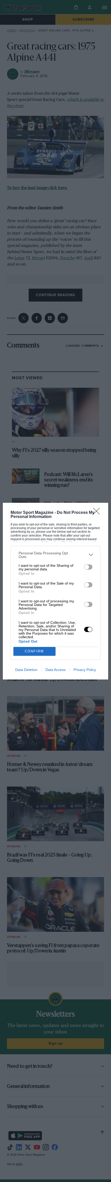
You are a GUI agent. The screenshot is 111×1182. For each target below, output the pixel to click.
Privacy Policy (85, 670)
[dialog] (55, 591)
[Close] (98, 513)
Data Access (55, 670)
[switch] (88, 567)
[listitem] (56, 554)
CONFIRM (34, 651)
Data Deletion (26, 670)
